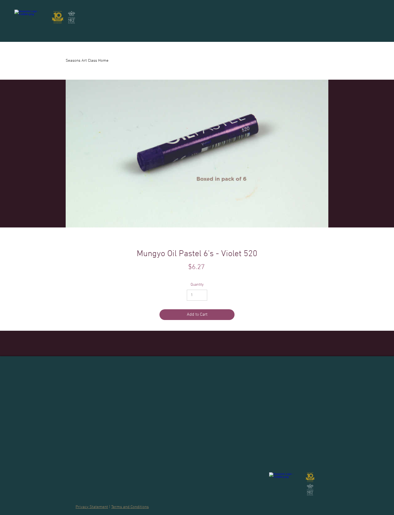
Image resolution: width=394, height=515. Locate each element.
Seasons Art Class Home (87, 60)
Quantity (197, 284)
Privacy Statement (92, 507)
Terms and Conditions (130, 507)
